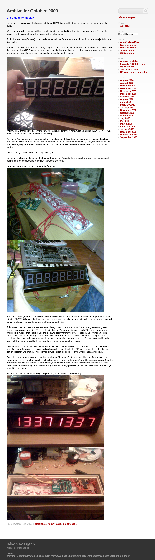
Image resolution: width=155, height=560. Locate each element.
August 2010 (126, 99)
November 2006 (128, 134)
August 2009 (126, 115)
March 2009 (126, 123)
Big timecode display (20, 17)
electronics (41, 524)
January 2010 (127, 107)
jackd (58, 524)
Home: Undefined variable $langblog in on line (68, 554)
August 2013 (126, 83)
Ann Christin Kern (129, 42)
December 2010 (128, 94)
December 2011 (128, 88)
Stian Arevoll (127, 50)
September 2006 (128, 137)
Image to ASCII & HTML (132, 64)
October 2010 (127, 96)
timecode (72, 524)
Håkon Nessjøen (127, 17)
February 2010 (127, 104)
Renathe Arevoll (128, 47)
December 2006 (128, 132)
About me (125, 25)
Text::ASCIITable (129, 69)
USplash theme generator (133, 72)
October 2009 (127, 113)
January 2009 (127, 129)
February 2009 (127, 126)
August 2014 (126, 80)
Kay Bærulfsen (128, 45)
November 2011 (128, 91)
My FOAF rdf (127, 66)
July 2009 (125, 118)
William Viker (127, 53)
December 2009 (128, 110)
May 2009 (125, 121)
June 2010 (125, 102)
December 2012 (128, 85)
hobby (51, 524)
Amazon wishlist (129, 61)
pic (64, 524)
